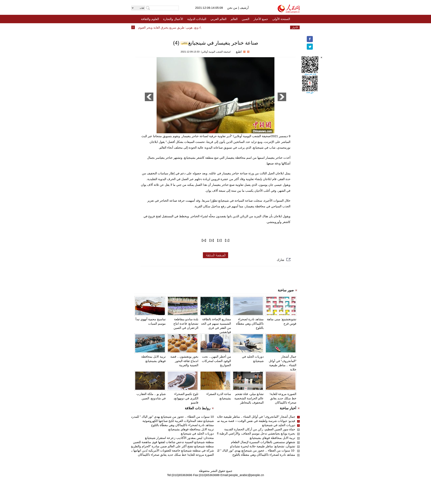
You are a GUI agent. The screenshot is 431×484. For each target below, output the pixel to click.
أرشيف (244, 7)
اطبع (239, 51)
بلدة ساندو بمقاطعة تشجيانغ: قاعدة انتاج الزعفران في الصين (185, 323)
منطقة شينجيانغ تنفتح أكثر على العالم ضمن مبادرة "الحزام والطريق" (171, 446)
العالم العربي (218, 19)
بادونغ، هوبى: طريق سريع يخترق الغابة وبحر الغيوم (177, 27)
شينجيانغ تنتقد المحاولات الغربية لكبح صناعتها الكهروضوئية (178, 421)
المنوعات (227, 27)
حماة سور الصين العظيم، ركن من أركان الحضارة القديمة (259, 429)
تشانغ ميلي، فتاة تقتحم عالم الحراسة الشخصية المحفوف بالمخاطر (249, 398)
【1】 (227, 240)
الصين (245, 19)
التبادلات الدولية (196, 19)
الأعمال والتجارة (173, 19)
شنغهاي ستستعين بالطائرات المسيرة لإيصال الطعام (263, 442)
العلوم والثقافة (150, 19)
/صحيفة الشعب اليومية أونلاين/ (216, 51)
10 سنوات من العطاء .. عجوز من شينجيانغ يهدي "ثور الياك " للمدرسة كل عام (246, 450)
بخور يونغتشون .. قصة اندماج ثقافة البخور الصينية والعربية (184, 361)
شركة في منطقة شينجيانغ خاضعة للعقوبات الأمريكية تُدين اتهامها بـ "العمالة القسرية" (161, 450)
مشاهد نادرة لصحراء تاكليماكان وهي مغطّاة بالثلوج (250, 323)
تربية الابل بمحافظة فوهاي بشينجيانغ (272, 438)
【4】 (204, 240)
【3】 (212, 240)
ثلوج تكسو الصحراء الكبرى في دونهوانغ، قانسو (185, 398)
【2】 (219, 240)
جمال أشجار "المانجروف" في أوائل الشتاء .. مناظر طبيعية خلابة (256, 416)
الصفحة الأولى (281, 19)
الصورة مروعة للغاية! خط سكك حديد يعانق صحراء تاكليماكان (283, 398)
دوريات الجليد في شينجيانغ (278, 425)
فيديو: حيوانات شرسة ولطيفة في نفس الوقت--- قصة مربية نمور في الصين (248, 421)
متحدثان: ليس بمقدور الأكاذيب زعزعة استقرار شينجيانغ (179, 438)
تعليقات (213, 27)
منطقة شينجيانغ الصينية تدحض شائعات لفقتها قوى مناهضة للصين (173, 442)
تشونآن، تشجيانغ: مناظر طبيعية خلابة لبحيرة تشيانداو (262, 446)
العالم (234, 19)
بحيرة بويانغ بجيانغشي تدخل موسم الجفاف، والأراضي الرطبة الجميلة (252, 433)
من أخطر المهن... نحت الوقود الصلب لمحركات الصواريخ (216, 361)
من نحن (232, 7)
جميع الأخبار (261, 19)
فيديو (201, 27)
